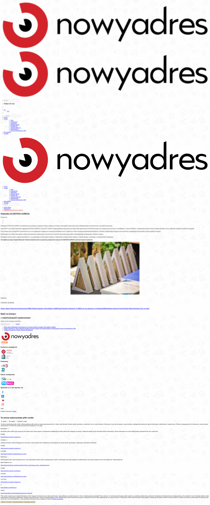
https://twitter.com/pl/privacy (8, 487)
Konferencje (14, 191)
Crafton (14, 411)
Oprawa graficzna (15, 197)
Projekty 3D (13, 195)
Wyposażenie (14, 198)
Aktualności (14, 327)
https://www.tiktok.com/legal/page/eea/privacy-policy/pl (16, 493)
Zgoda (4, 421)
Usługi (6, 188)
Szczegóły (12, 421)
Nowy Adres (7, 327)
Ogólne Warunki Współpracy (24, 330)
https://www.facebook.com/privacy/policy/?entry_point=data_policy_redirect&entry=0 (25, 465)
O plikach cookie (22, 421)
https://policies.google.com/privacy (11, 437)
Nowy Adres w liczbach (36, 327)
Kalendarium (22, 327)
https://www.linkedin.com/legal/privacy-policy (14, 454)
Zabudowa (13, 192)
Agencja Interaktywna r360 (68, 328)
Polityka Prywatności (10, 330)
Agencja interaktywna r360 (18, 200)
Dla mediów (7, 201)
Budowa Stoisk (14, 194)
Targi (11, 189)
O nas (5, 186)
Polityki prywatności (57, 499)
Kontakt (6, 203)
